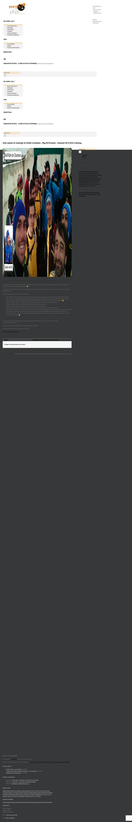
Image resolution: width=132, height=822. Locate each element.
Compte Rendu (36, 339)
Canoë (84, 171)
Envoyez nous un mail (11, 815)
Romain (6, 339)
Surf (89, 182)
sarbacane (95, 180)
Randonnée (81, 180)
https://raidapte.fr (10, 818)
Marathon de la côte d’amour (13, 773)
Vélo (94, 186)
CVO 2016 (88, 173)
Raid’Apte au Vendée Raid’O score (20, 783)
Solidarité (85, 182)
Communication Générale (85, 192)
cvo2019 (84, 175)
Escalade (91, 177)
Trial (94, 184)
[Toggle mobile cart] (1, 139)
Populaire (84, 155)
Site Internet (32, 794)
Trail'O (91, 184)
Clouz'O (88, 171)
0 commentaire (54, 339)
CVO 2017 (93, 173)
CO (91, 171)
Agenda (81, 171)
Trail (88, 184)
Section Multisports (92, 194)
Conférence (95, 171)
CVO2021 (93, 175)
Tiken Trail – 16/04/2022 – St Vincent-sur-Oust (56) (25, 780)
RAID (95, 178)
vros (85, 186)
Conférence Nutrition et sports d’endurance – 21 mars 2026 (21, 771)
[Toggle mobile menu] (0, 139)
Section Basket (82, 194)
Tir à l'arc (92, 182)
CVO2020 (88, 175)
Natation (92, 178)
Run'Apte (87, 180)
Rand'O (99, 178)
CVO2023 (81, 177)
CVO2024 (86, 177)
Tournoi (85, 184)
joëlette (96, 177)
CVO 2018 (42, 791)
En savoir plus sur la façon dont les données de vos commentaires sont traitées (49, 762)
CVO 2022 (98, 175)
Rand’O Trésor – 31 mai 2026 (13, 769)
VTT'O (90, 186)
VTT (88, 186)
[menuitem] (95, 9)
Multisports (87, 178)
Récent (84, 157)
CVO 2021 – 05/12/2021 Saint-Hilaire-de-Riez (24, 782)
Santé (90, 180)
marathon (81, 178)
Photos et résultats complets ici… (11, 331)
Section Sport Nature (45, 339)
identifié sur (14, 759)
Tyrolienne (81, 186)
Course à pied (82, 173)
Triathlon (98, 184)
